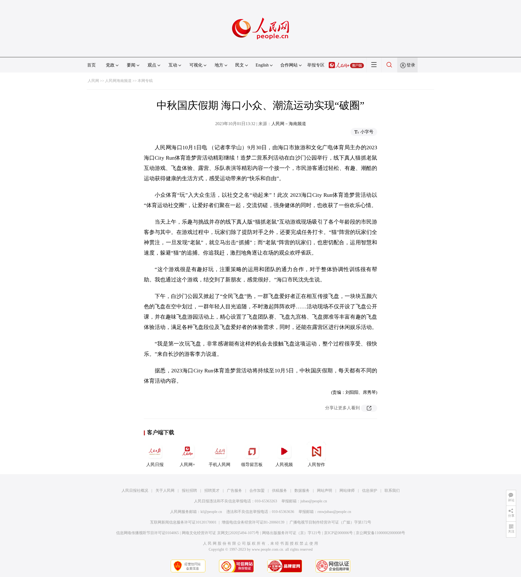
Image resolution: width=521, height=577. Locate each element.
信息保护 (369, 491)
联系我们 (392, 491)
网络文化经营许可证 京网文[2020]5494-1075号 (220, 533)
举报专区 (316, 65)
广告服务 (234, 491)
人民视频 (284, 464)
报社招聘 (189, 491)
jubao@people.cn (313, 501)
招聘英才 (212, 491)
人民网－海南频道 (288, 123)
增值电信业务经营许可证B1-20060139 (253, 522)
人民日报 (155, 464)
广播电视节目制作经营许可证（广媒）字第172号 (330, 522)
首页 (91, 65)
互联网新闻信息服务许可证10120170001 (183, 522)
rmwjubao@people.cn (334, 512)
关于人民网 (164, 491)
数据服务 (302, 491)
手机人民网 (219, 464)
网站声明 (324, 491)
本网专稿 (145, 81)
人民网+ (187, 464)
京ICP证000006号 (338, 533)
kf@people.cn (211, 512)
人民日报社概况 (135, 491)
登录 (410, 65)
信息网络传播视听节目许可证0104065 (147, 533)
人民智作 (316, 464)
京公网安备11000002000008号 (380, 533)
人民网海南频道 (118, 81)
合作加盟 (257, 491)
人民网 (93, 81)
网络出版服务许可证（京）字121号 (291, 533)
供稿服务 (279, 491)
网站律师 (347, 491)
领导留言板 (252, 464)
